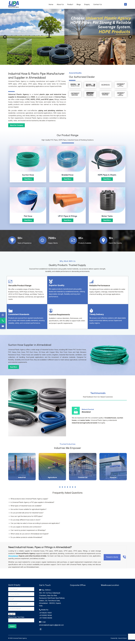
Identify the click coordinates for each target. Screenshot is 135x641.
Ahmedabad (13, 556)
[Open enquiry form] (3, 326)
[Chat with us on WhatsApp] (3, 315)
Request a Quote (112, 557)
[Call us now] (3, 320)
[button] (59, 487)
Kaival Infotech (122, 638)
